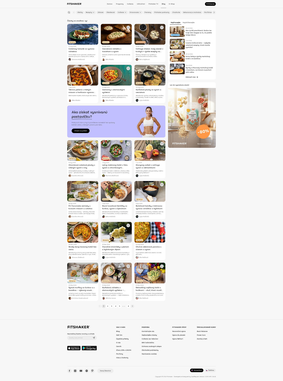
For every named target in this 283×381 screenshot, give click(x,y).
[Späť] (74, 12)
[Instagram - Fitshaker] (75, 371)
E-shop (172, 4)
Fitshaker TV (153, 4)
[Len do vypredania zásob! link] (192, 118)
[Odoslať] (94, 338)
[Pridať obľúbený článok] (182, 28)
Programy (119, 4)
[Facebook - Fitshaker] (69, 371)
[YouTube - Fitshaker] (81, 371)
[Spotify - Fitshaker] (86, 371)
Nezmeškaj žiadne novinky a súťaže (80, 334)
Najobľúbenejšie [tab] (189, 22)
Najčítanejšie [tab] (175, 22)
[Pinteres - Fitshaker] (92, 371)
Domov (109, 4)
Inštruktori (141, 4)
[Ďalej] (214, 12)
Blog (163, 4)
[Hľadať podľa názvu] (69, 12)
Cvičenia (130, 4)
